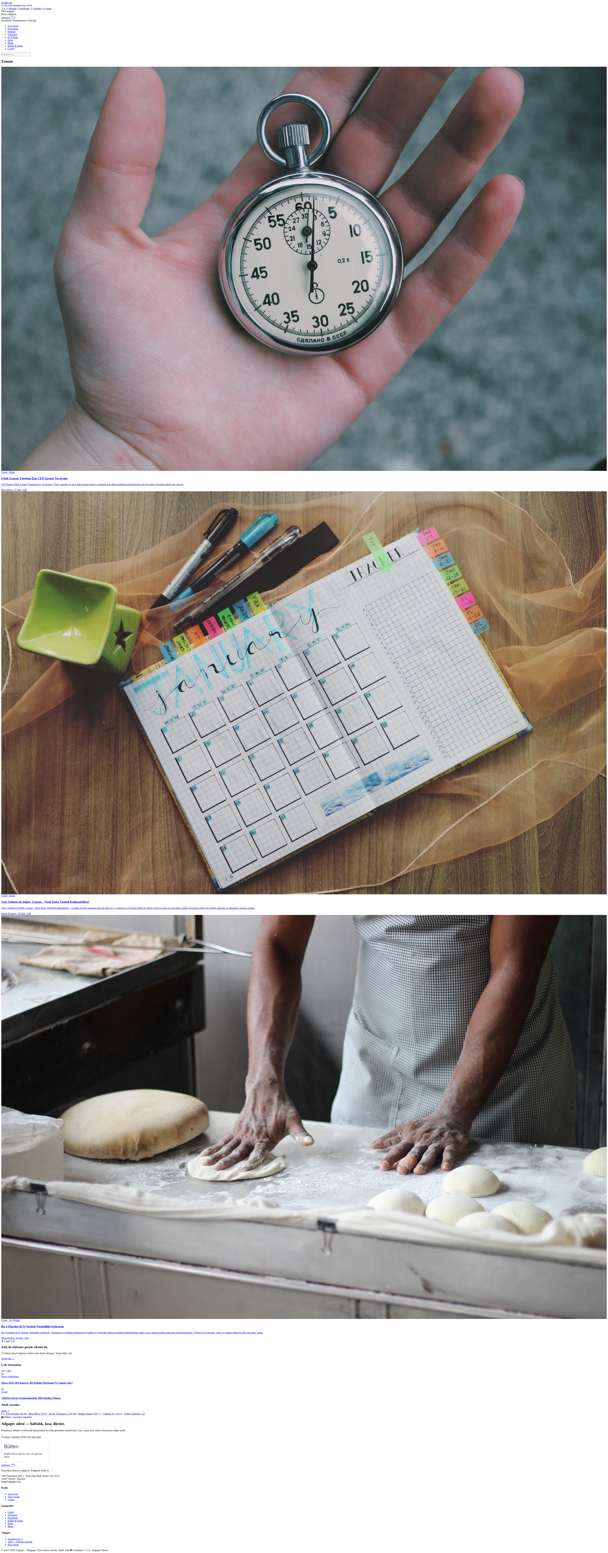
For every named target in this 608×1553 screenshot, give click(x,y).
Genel (11, 1512)
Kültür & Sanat (15, 46)
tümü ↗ (5, 1411)
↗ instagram (23, 8)
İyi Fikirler (13, 37)
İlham (10, 43)
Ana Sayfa (13, 26)
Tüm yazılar (14, 1496)
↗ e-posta (46, 8)
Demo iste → (8, 1358)
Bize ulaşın (13, 1544)
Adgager (8, 17)
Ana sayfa (13, 1494)
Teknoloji (12, 34)
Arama (11, 1499)
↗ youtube (35, 8)
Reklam (11, 31)
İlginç (10, 40)
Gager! (11, 48)
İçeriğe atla (6, 2)
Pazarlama (13, 28)
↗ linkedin (11, 8)
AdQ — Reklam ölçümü (20, 1541)
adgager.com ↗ (15, 1539)
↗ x (3, 8)
